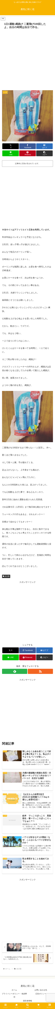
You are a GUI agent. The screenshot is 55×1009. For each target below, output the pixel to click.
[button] (44, 153)
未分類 (7, 576)
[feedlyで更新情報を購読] (14, 671)
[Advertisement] (27, 58)
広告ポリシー (40, 994)
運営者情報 (27, 1001)
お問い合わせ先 (41, 990)
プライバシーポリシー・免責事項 (14, 995)
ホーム (14, 990)
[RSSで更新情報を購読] (40, 671)
